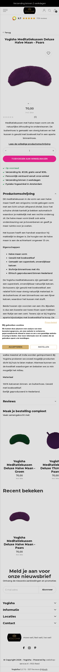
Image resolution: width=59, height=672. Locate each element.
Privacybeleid (51, 322)
